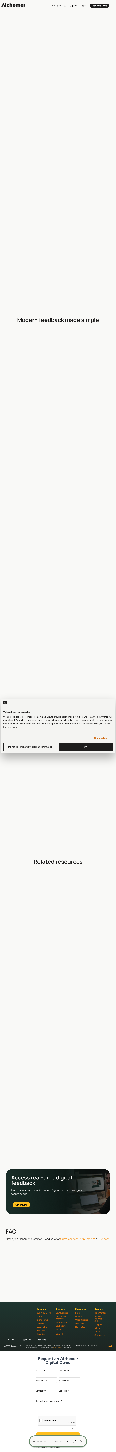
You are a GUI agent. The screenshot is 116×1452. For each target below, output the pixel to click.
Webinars (79, 1323)
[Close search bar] (81, 1441)
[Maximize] (74, 1441)
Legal (110, 1346)
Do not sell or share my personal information (30, 747)
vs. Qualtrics (62, 1312)
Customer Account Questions (77, 1239)
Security (41, 1334)
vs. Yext (59, 1329)
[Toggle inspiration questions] (33, 1441)
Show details (100, 738)
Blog (77, 1312)
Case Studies (81, 1319)
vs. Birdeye (61, 1325)
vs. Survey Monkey (61, 1317)
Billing (97, 1328)
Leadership (42, 1327)
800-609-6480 (44, 1312)
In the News (42, 1319)
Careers (40, 1323)
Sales (97, 1331)
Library (78, 1316)
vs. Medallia (61, 1322)
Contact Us (99, 1335)
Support (103, 1239)
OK (85, 747)
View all (59, 1334)
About (40, 1316)
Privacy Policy (57, 1347)
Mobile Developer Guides (99, 1319)
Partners (41, 1330)
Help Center (100, 1312)
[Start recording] (67, 1441)
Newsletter (80, 1327)
